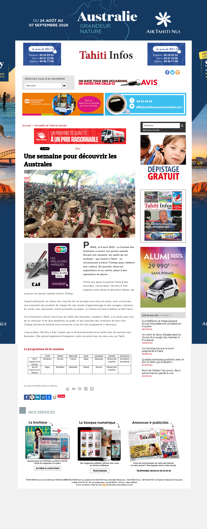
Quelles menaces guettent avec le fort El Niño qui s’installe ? (163, 361)
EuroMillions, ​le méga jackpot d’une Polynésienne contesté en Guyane (161, 324)
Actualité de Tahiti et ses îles (51, 125)
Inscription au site (125, 485)
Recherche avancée (151, 130)
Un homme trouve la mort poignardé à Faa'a (158, 350)
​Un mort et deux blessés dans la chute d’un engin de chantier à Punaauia (161, 337)
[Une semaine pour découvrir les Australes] (79, 171)
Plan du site (97, 485)
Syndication (111, 485)
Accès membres (83, 485)
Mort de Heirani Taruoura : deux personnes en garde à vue (161, 372)
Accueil (26, 125)
